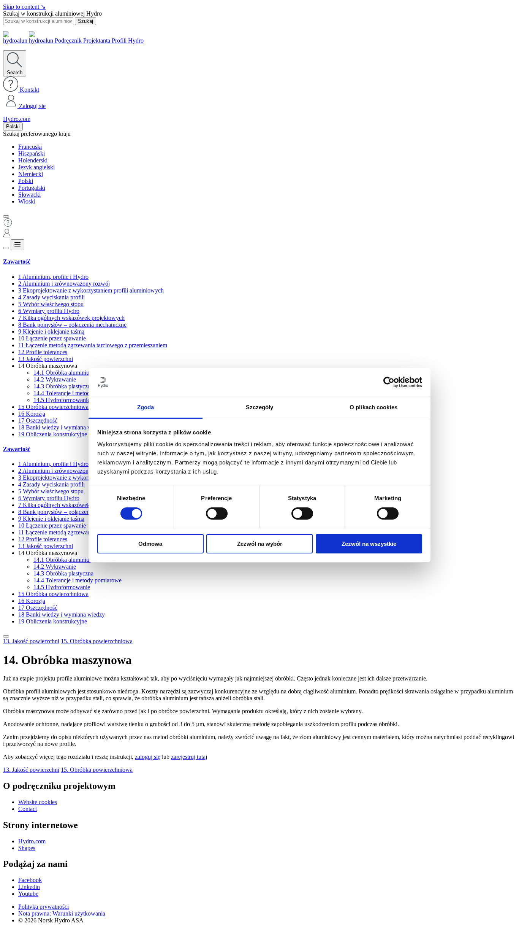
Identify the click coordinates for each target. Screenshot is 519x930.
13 (45, 359)
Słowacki (29, 194)
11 (92, 345)
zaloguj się (147, 757)
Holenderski (32, 160)
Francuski (30, 146)
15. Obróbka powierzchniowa (97, 641)
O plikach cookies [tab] (373, 407)
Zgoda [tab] (145, 407)
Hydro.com (16, 119)
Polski (13, 126)
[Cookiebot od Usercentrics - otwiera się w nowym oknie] (389, 382)
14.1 (63, 372)
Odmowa (150, 544)
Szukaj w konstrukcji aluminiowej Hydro (52, 13)
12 (42, 352)
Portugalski (31, 187)
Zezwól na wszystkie (369, 544)
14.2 (54, 379)
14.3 (63, 386)
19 (52, 434)
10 (52, 338)
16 (31, 413)
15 (53, 407)
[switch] (217, 513)
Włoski (26, 201)
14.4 (77, 393)
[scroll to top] (6, 636)
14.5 (61, 400)
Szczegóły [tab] (260, 407)
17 (37, 420)
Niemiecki (30, 174)
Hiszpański (31, 153)
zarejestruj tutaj (189, 757)
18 (61, 427)
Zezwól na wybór (259, 544)
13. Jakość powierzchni (31, 641)
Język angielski (36, 167)
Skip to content (24, 6)
